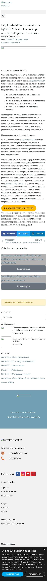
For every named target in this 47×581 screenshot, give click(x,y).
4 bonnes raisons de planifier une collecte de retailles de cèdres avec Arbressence (22, 259)
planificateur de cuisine (15, 184)
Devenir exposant (8, 519)
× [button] (44, 549)
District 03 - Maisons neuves (17, 39)
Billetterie (5, 508)
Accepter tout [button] (12, 574)
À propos (5, 487)
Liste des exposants (9, 491)
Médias (4, 511)
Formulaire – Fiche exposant (12, 524)
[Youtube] (28, 474)
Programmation (7, 496)
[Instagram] (23, 474)
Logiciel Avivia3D (37, 81)
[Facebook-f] (18, 474)
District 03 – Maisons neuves (12, 366)
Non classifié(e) (7, 382)
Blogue (4, 504)
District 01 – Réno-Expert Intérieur (15, 357)
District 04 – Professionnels (12, 370)
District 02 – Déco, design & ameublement (18, 362)
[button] (23, 12)
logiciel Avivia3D (29, 140)
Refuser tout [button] (35, 574)
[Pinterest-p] (33, 474)
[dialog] (23, 564)
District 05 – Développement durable (15, 374)
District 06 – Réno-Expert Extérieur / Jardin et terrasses (23, 378)
